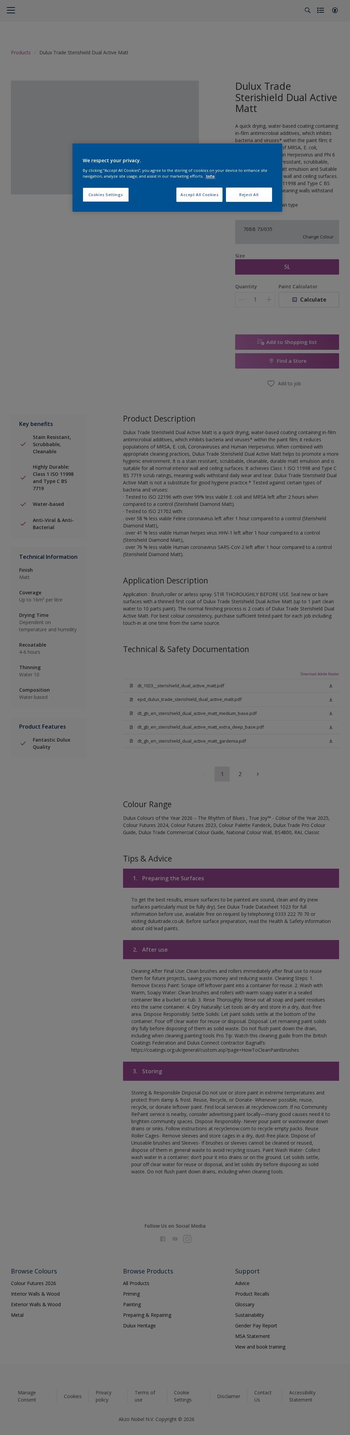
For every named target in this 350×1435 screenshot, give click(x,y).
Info (210, 176)
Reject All (249, 194)
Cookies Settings (106, 194)
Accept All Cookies (199, 194)
